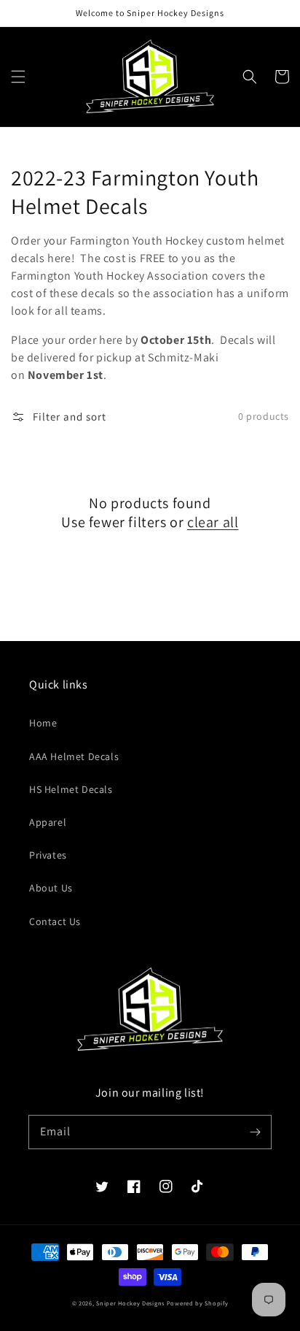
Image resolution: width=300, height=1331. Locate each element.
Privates (48, 855)
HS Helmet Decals (71, 789)
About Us (51, 887)
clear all (212, 522)
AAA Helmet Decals (74, 756)
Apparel (47, 822)
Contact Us (55, 921)
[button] (18, 77)
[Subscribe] (255, 1132)
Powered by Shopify (198, 1303)
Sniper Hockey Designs (130, 1303)
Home (43, 722)
